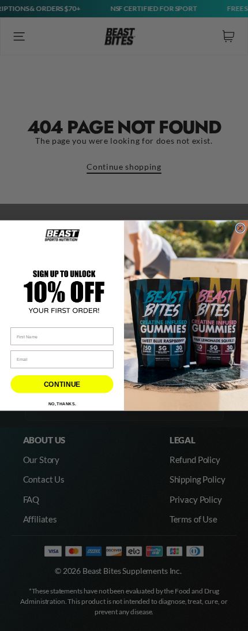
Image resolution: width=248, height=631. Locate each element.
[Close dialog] (240, 228)
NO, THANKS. (62, 403)
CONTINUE (62, 384)
